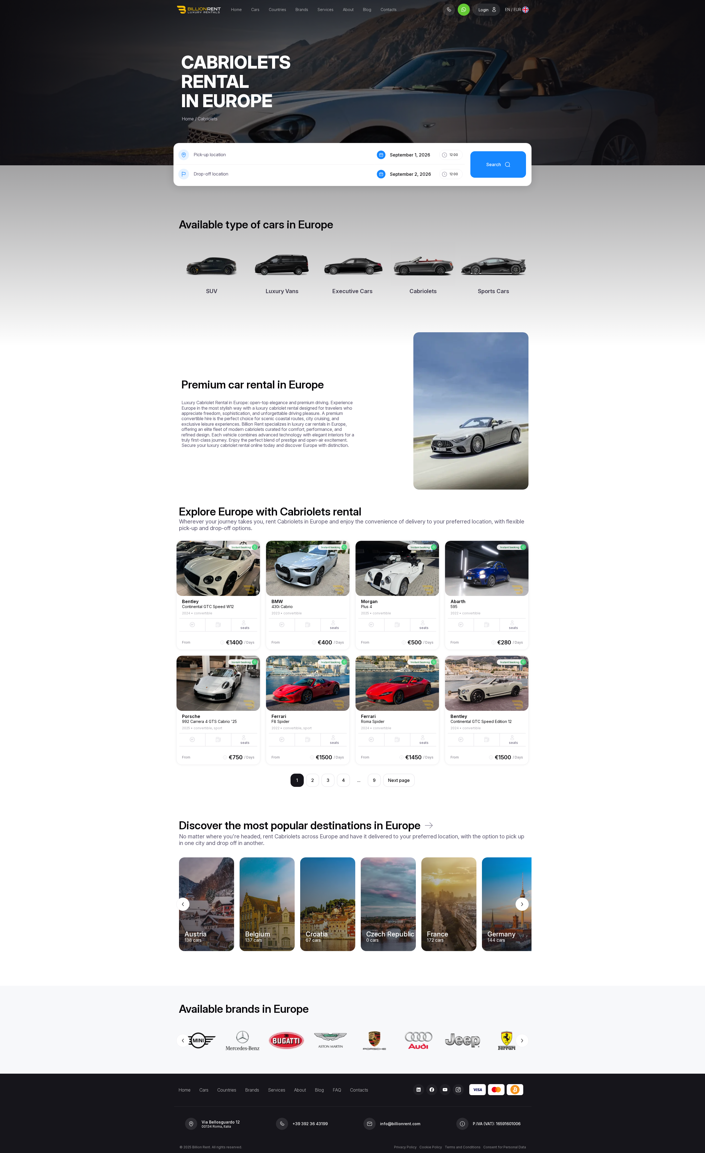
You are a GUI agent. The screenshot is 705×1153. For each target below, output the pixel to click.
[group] (352, 904)
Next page (399, 780)
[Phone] (449, 10)
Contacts (389, 9)
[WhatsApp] (464, 10)
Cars (255, 9)
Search (493, 164)
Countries (277, 9)
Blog (367, 9)
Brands (301, 9)
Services (325, 9)
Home (236, 9)
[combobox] (517, 10)
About (348, 9)
